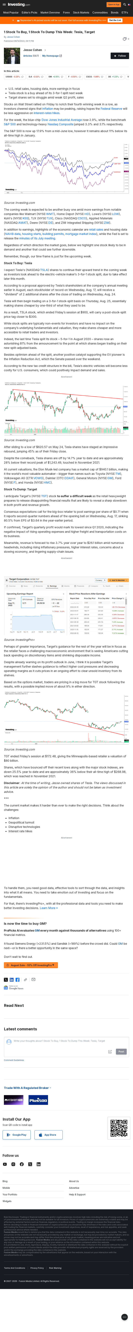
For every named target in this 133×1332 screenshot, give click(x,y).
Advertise (74, 1187)
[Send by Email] (33, 979)
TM (117, 473)
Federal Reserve (111, 108)
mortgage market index (80, 234)
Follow (122, 55)
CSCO (82, 218)
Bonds (114, 12)
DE (50, 222)
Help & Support (77, 1194)
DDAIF (68, 478)
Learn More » (49, 908)
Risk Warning (55, 1268)
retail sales (96, 229)
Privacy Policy (37, 1268)
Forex (66, 12)
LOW (115, 214)
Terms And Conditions (14, 1268)
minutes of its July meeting (37, 238)
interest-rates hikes (46, 113)
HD (87, 214)
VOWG (38, 478)
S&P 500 (10, 124)
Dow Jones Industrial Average (62, 120)
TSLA (44, 270)
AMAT (22, 222)
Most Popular (10, 12)
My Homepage (50, 55)
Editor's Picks (29, 12)
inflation (48, 108)
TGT (44, 496)
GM (110, 478)
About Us (74, 1181)
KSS (25, 218)
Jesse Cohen (32, 50)
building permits (53, 234)
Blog (5, 1181)
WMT (50, 214)
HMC (47, 482)
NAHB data (12, 234)
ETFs (125, 12)
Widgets (7, 1201)
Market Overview (50, 12)
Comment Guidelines (14, 1060)
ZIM (106, 222)
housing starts (31, 234)
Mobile (6, 1187)
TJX (49, 218)
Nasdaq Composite (60, 124)
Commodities (100, 12)
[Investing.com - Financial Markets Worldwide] (19, 4)
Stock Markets (81, 12)
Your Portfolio (10, 1194)
